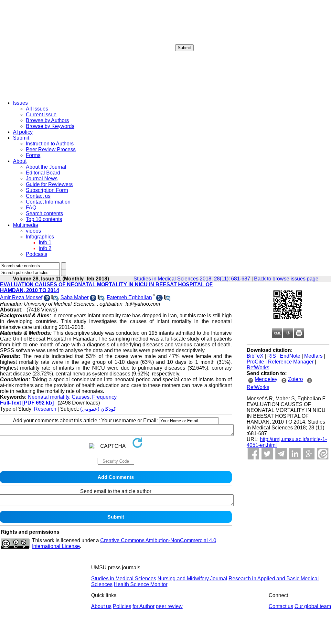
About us (101, 606)
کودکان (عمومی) (98, 409)
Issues (20, 103)
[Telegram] (281, 453)
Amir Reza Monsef (21, 297)
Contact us (38, 196)
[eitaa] (322, 453)
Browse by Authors (47, 120)
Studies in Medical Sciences (123, 578)
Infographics (40, 236)
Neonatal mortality (48, 397)
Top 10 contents (44, 219)
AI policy (23, 132)
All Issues (37, 108)
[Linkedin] (295, 453)
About (20, 161)
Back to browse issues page (286, 278)
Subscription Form (47, 190)
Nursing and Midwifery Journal (192, 578)
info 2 (45, 248)
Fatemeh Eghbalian (129, 297)
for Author (144, 606)
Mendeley (266, 379)
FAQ (31, 207)
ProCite (255, 361)
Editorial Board (43, 172)
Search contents (44, 213)
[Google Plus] (309, 453)
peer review (169, 606)
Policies (122, 606)
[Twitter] (267, 453)
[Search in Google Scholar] (47, 299)
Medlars (313, 356)
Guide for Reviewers (49, 184)
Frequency (104, 397)
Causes (81, 397)
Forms (33, 155)
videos (33, 231)
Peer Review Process (51, 149)
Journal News (42, 178)
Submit (184, 47)
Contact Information (48, 202)
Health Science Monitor (140, 584)
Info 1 (45, 242)
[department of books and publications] (50, 93)
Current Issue (41, 114)
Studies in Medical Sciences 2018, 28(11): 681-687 (191, 278)
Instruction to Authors (50, 143)
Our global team (312, 606)
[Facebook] (253, 453)
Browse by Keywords (50, 126)
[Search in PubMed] (54, 299)
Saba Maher (74, 297)
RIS (271, 356)
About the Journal (46, 167)
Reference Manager (291, 361)
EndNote (290, 356)
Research (45, 409)
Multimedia (25, 225)
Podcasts (36, 254)
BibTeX (255, 356)
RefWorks (258, 367)
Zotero (295, 379)
